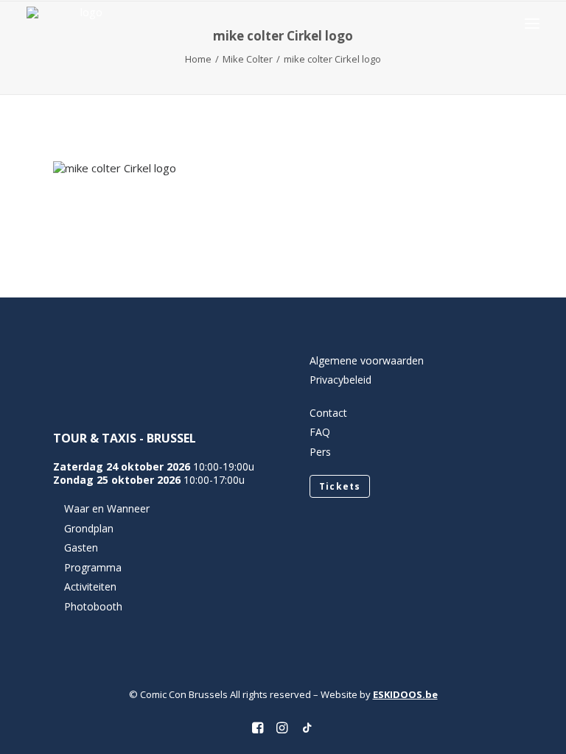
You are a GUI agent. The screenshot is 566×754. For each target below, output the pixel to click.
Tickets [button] (339, 486)
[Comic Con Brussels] (85, 23)
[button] (532, 23)
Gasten (81, 547)
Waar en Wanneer (107, 508)
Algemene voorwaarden (367, 360)
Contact (328, 413)
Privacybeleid (340, 380)
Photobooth (93, 606)
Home (198, 59)
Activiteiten (90, 586)
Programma (93, 567)
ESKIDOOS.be (405, 694)
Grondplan (88, 528)
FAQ (320, 432)
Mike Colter (248, 59)
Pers (320, 452)
